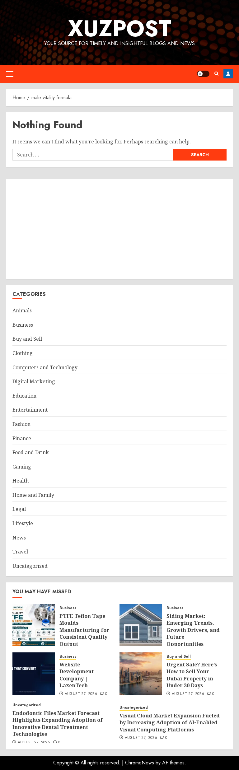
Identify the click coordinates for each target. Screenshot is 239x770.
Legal (19, 509)
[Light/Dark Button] (203, 74)
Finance (21, 438)
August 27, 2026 (81, 694)
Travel (20, 551)
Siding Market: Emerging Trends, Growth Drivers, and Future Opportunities (193, 630)
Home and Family (33, 495)
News (19, 537)
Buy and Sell (27, 338)
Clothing (22, 353)
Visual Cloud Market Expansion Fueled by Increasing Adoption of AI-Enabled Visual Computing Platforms (170, 722)
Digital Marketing (33, 381)
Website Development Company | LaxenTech (76, 675)
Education (24, 395)
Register (228, 73)
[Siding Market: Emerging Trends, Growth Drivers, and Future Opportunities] (141, 625)
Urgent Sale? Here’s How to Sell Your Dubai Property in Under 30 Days (191, 675)
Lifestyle (22, 523)
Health (20, 480)
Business (22, 324)
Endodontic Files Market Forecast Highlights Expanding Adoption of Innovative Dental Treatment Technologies (57, 723)
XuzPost (119, 28)
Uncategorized (30, 565)
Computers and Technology (44, 367)
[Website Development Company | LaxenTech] (33, 673)
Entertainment (30, 409)
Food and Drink (30, 452)
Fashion (21, 424)
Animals (22, 310)
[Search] (216, 74)
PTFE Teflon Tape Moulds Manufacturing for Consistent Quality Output (84, 630)
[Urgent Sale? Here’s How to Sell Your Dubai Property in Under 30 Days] (141, 673)
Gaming (21, 466)
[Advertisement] (119, 229)
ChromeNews (139, 762)
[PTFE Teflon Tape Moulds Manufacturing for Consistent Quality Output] (33, 625)
